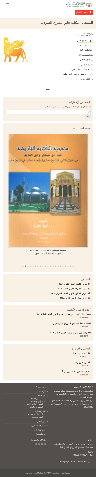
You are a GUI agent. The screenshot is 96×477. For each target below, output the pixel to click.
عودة (48, 89)
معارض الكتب (40, 430)
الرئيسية (42, 391)
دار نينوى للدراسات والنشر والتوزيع (74, 74)
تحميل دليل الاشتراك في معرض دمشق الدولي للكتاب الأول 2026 (64, 314)
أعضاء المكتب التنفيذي (33, 404)
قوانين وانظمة (37, 401)
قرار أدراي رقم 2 (80, 353)
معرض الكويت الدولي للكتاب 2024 (73, 284)
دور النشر (42, 421)
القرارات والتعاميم (35, 414)
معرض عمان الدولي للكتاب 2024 (74, 298)
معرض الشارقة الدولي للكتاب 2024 (73, 289)
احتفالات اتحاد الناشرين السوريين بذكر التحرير (72, 323)
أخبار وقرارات (40, 411)
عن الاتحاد (41, 396)
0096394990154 (79, 455)
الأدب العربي (75, 69)
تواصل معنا (41, 434)
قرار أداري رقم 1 (80, 362)
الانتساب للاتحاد (36, 407)
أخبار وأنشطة (37, 417)
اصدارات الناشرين (38, 426)
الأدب (77, 65)
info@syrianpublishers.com (73, 461)
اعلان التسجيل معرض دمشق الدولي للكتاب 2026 (70, 333)
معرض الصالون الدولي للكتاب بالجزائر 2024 (69, 293)
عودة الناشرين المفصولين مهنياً (75, 372)
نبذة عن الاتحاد (37, 398)
